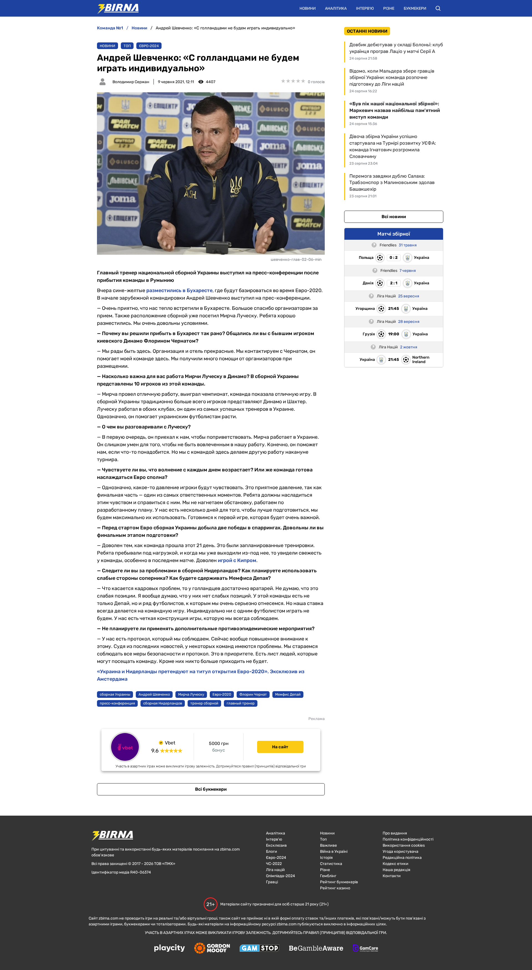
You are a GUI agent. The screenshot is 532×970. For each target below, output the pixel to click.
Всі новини (394, 216)
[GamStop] (259, 949)
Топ (127, 46)
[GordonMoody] (212, 949)
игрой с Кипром (237, 560)
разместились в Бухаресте (179, 290)
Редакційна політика (402, 857)
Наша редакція (396, 869)
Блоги (271, 851)
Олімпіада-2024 (280, 876)
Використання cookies (404, 845)
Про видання (395, 833)
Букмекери (415, 8)
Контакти (392, 876)
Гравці (272, 882)
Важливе (328, 845)
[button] (438, 8)
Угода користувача (400, 851)
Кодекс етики (395, 863)
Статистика (331, 863)
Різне (388, 8)
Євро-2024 (149, 46)
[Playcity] (169, 948)
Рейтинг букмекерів (339, 882)
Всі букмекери (211, 789)
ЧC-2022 (274, 863)
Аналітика (336, 8)
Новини (308, 8)
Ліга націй (275, 869)
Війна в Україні (333, 851)
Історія (326, 857)
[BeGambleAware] (316, 948)
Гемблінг (328, 876)
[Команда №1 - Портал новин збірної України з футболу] (115, 8)
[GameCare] (365, 949)
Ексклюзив (276, 845)
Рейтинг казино (335, 888)
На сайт (280, 746)
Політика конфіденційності (408, 839)
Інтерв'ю (365, 8)
